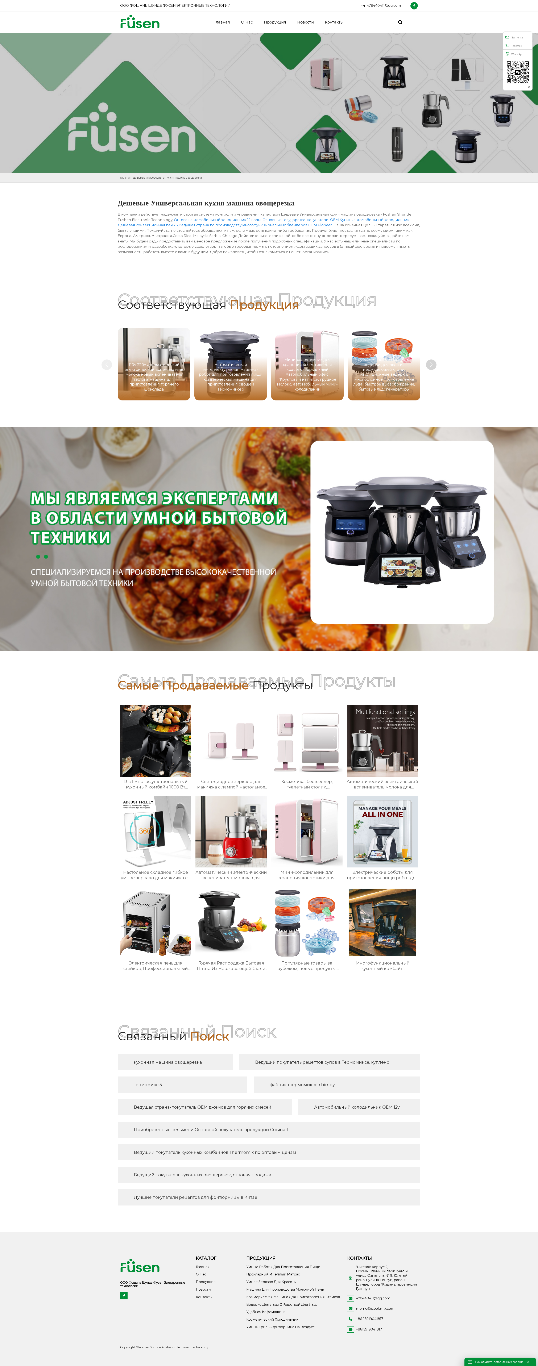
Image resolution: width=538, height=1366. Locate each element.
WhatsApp (517, 54)
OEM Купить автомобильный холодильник (369, 220)
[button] (431, 364)
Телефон (516, 46)
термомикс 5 (148, 1084)
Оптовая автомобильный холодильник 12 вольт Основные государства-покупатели (251, 220)
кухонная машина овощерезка (168, 1062)
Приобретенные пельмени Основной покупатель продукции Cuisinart (211, 1129)
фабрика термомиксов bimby (302, 1084)
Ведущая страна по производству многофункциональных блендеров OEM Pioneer (255, 225)
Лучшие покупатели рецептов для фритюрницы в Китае (195, 1197)
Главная (125, 177)
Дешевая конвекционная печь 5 (148, 225)
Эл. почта (517, 37)
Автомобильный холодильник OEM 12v (357, 1107)
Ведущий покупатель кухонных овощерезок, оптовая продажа (202, 1174)
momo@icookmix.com (375, 1309)
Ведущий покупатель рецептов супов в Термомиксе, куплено (322, 1062)
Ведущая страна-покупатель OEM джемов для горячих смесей (202, 1107)
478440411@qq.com (384, 6)
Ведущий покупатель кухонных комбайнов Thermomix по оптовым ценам (215, 1152)
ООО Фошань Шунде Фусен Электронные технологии (175, 6)
